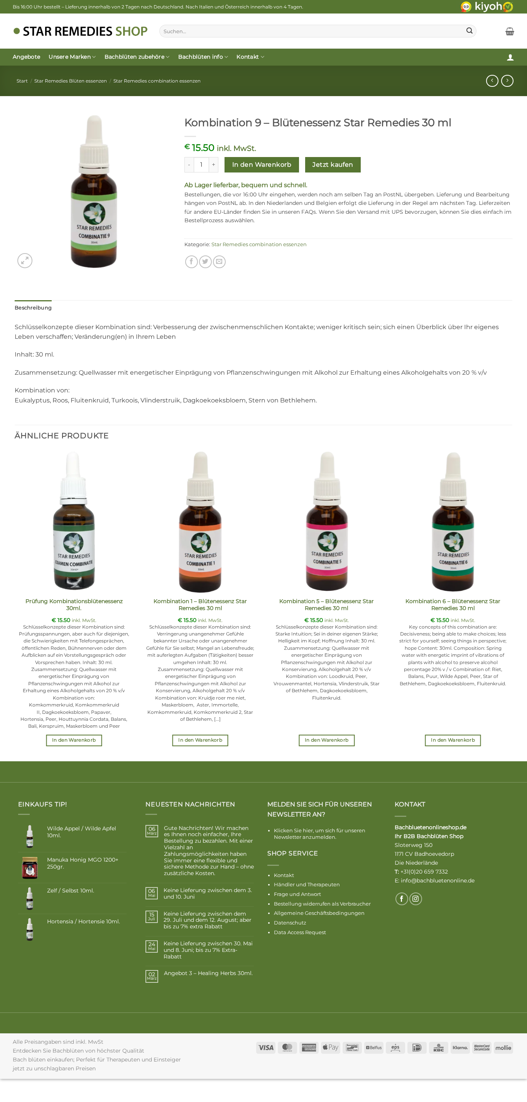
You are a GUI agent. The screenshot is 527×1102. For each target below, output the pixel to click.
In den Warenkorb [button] (74, 740)
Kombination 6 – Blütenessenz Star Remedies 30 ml (452, 605)
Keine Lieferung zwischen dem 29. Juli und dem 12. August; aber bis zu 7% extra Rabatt (208, 920)
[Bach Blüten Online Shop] (80, 31)
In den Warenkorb (261, 164)
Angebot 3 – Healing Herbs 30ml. (208, 973)
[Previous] (15, 605)
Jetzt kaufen (332, 164)
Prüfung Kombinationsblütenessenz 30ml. (74, 605)
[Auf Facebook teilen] (191, 261)
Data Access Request (300, 932)
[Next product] (492, 81)
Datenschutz (290, 922)
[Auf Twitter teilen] (205, 261)
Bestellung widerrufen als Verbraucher (322, 904)
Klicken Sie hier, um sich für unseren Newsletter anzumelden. (319, 833)
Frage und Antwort (297, 894)
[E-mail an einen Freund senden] (219, 261)
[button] (509, 31)
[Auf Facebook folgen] (401, 898)
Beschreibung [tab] (33, 308)
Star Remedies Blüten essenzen (70, 81)
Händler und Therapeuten (307, 884)
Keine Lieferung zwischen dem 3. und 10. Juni (208, 893)
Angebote (26, 56)
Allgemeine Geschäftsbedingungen (319, 913)
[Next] (512, 605)
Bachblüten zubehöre (134, 56)
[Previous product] (507, 81)
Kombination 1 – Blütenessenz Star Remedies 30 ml (200, 605)
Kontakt (247, 56)
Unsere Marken (70, 56)
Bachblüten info (200, 56)
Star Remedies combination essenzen (157, 81)
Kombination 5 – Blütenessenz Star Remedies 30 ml (326, 605)
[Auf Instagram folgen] (415, 898)
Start (22, 81)
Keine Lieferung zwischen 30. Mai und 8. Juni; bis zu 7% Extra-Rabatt (208, 950)
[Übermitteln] (469, 31)
